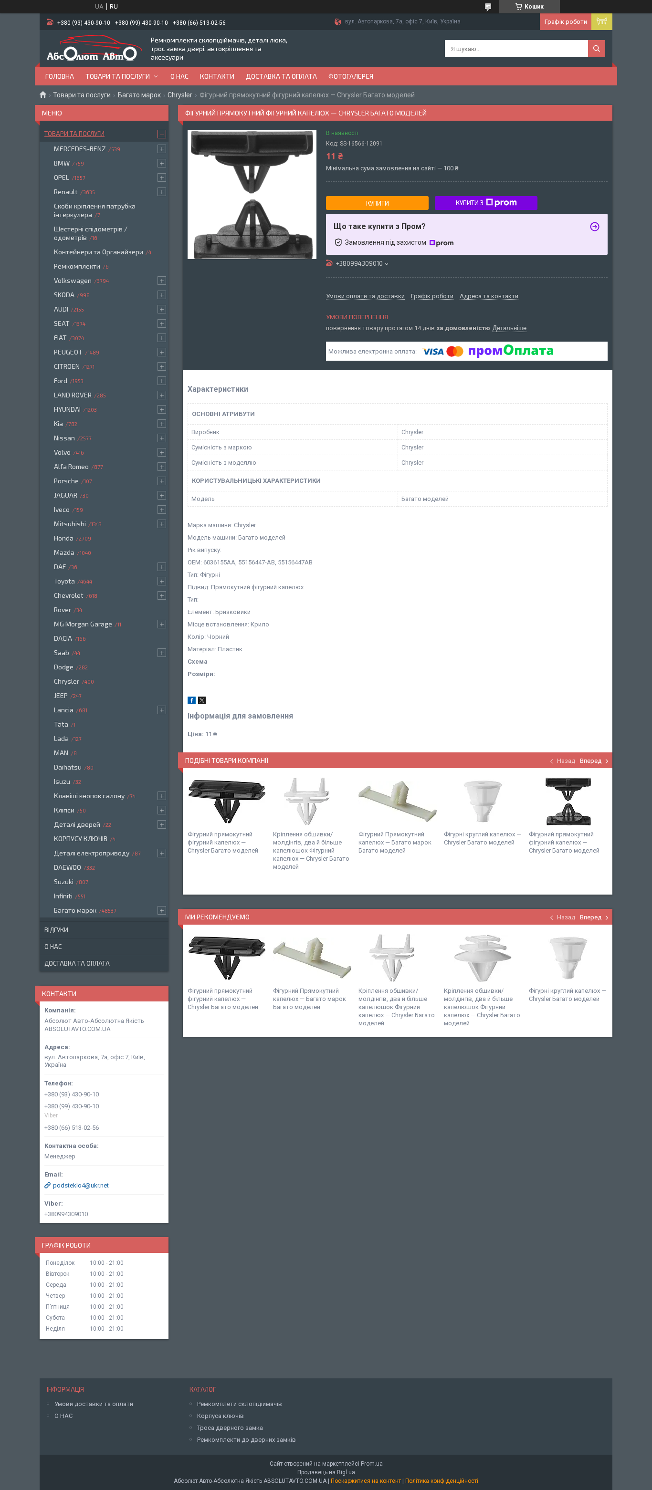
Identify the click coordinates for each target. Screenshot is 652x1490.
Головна (59, 76)
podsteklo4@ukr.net (81, 1185)
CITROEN (67, 366)
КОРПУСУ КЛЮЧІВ (80, 838)
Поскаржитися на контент (366, 1481)
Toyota (64, 581)
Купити (377, 203)
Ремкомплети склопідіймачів (239, 1403)
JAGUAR (65, 495)
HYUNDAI (67, 409)
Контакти (217, 76)
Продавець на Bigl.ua (326, 1472)
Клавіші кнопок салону (89, 796)
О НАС (63, 1415)
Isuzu (62, 781)
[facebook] (192, 702)
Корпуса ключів (220, 1415)
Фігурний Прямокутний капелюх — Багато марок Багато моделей (394, 842)
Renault (66, 192)
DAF (60, 567)
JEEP (61, 695)
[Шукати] (596, 48)
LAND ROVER (73, 395)
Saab (61, 652)
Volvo (62, 452)
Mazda (64, 552)
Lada (61, 738)
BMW (62, 163)
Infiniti (63, 896)
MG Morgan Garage (83, 624)
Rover (62, 609)
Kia (58, 423)
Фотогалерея (350, 76)
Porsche (66, 481)
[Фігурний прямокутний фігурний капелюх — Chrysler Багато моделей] (227, 801)
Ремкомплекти (77, 266)
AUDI (61, 309)
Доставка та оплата (281, 76)
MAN (61, 753)
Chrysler (180, 95)
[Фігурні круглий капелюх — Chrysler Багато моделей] (483, 801)
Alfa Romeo (71, 466)
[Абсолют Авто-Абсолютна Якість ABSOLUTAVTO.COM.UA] (94, 49)
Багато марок (139, 95)
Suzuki (64, 881)
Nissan (64, 438)
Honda (64, 538)
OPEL (61, 177)
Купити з (470, 203)
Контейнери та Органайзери (98, 252)
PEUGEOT (68, 352)
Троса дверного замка (230, 1427)
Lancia (64, 710)
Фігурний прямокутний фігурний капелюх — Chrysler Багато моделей (223, 842)
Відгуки (56, 930)
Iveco (62, 509)
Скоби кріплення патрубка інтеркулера (95, 210)
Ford (60, 380)
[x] (202, 702)
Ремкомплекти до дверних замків (246, 1439)
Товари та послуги (117, 76)
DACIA (63, 638)
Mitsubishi (70, 524)
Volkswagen (73, 280)
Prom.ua (372, 1463)
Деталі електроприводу (91, 853)
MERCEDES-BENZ (80, 149)
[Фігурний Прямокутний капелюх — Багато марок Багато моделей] (397, 801)
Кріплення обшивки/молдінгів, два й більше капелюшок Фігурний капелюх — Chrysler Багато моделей (311, 850)
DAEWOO (67, 867)
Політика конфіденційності (441, 1481)
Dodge (64, 667)
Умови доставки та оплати (93, 1403)
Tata (61, 724)
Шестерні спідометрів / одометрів (90, 233)
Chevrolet (69, 595)
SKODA (64, 295)
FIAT (60, 337)
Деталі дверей (77, 824)
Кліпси (64, 810)
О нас (179, 76)
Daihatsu (68, 767)
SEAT (62, 323)
